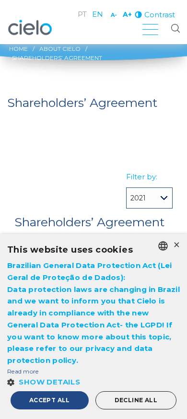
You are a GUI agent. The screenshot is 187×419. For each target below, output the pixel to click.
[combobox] (163, 246)
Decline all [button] (136, 400)
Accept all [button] (49, 400)
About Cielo (60, 48)
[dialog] (93, 326)
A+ (127, 14)
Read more (23, 371)
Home (18, 48)
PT (82, 14)
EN (97, 14)
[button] (93, 381)
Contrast (159, 14)
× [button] (176, 245)
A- (114, 15)
